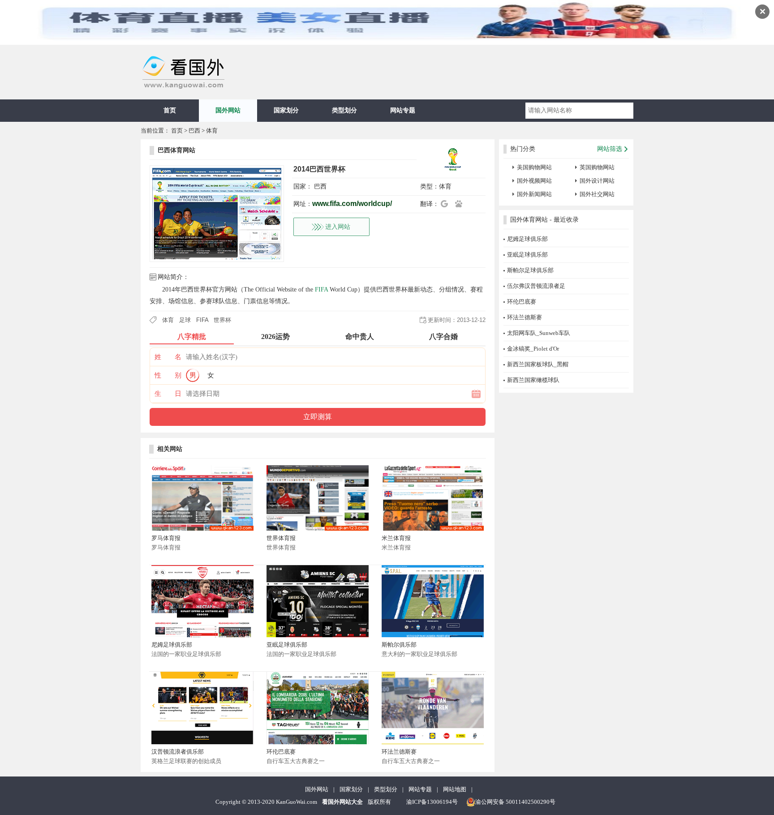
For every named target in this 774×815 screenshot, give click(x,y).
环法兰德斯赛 (399, 751)
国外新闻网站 (534, 194)
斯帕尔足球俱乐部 (530, 270)
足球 (185, 320)
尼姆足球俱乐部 (171, 644)
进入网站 (337, 226)
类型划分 (344, 110)
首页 (169, 110)
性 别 (168, 375)
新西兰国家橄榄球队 (533, 380)
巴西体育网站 (176, 150)
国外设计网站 (597, 180)
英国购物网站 (597, 167)
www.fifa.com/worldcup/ (352, 203)
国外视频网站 (534, 180)
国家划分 (286, 110)
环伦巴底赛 (281, 751)
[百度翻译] (461, 203)
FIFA (321, 289)
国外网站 (228, 110)
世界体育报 (281, 538)
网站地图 (454, 789)
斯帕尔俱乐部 (399, 644)
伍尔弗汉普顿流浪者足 (536, 286)
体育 (212, 130)
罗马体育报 (166, 538)
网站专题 (402, 110)
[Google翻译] (447, 203)
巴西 (194, 130)
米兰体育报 (396, 538)
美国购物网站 (534, 167)
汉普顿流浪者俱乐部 (177, 751)
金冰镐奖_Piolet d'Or (533, 348)
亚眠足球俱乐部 (287, 644)
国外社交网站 (597, 194)
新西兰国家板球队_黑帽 (537, 364)
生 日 (168, 393)
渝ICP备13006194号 (432, 801)
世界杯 (222, 320)
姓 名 (168, 356)
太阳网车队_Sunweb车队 (538, 333)
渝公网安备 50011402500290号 (515, 801)
